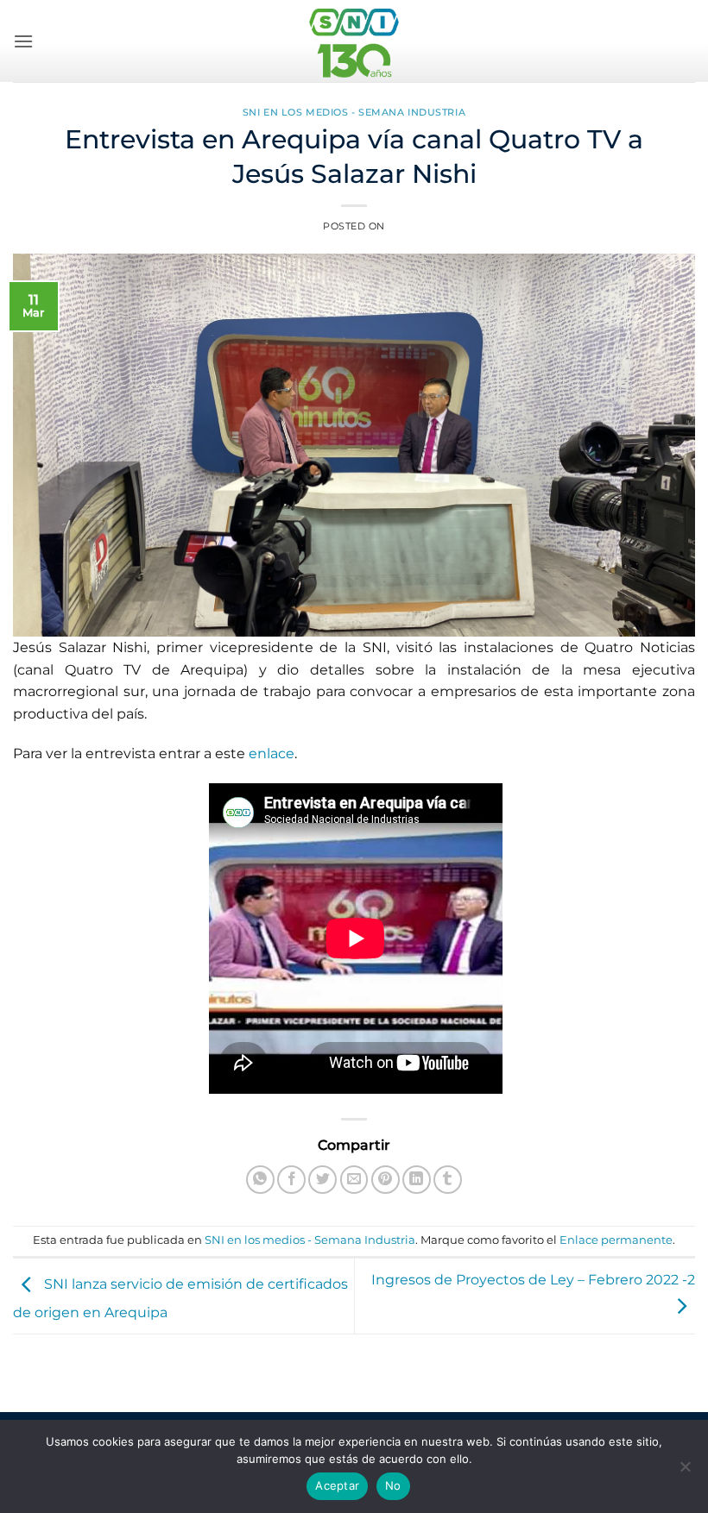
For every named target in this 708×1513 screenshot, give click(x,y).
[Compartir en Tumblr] (447, 1179)
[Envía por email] (354, 1179)
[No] (684, 1471)
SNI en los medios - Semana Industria (354, 112)
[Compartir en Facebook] (291, 1179)
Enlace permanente (616, 1240)
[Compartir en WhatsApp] (260, 1179)
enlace (271, 753)
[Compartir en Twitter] (322, 1179)
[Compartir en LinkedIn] (416, 1179)
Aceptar (337, 1485)
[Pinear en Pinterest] (385, 1179)
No (393, 1485)
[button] (23, 41)
